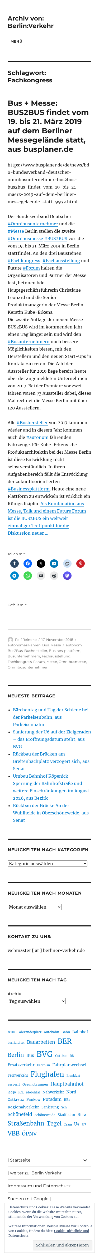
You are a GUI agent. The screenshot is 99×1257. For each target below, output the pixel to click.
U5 (76, 1124)
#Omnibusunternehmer (33, 223)
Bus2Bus (15, 650)
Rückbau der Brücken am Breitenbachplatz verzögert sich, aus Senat (51, 761)
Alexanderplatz (30, 1032)
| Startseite (19, 1160)
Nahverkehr (53, 1092)
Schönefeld (20, 1114)
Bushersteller (35, 650)
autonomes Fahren (24, 645)
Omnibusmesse (72, 662)
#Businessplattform (29, 488)
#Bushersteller (32, 422)
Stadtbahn (66, 1115)
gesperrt (14, 1084)
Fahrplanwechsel (69, 1064)
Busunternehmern (24, 656)
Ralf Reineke (26, 639)
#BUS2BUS (55, 238)
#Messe (16, 231)
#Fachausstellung (61, 260)
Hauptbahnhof (67, 1084)
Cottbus (61, 1056)
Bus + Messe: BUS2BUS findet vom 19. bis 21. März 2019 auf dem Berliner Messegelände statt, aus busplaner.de (48, 126)
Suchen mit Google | (29, 1198)
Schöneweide (45, 1115)
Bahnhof (80, 1032)
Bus (45, 645)
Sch (64, 1107)
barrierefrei (16, 1043)
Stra (82, 1114)
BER (65, 1041)
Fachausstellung (56, 656)
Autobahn (51, 1032)
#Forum (31, 268)
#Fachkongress (24, 260)
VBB (14, 1133)
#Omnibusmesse (25, 238)
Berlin (16, 1055)
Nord (71, 1091)
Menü (16, 41)
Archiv (14, 993)
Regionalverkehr (23, 1107)
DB (72, 1056)
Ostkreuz (16, 1099)
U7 (84, 1124)
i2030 (12, 1092)
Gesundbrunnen (35, 1084)
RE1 (67, 1100)
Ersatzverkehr (21, 1065)
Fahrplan (43, 1065)
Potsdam (52, 1099)
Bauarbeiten (41, 1042)
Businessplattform (65, 650)
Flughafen (47, 1074)
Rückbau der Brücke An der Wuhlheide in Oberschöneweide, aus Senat (51, 813)
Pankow (33, 1099)
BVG (44, 1054)
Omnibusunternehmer (28, 667)
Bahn (66, 1032)
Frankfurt (73, 1075)
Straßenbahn (26, 1123)
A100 (12, 1032)
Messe (55, 645)
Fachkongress (20, 662)
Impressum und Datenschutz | (40, 1185)
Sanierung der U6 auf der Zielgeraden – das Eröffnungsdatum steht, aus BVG (52, 739)
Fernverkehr (18, 1075)
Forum (39, 662)
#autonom (37, 437)
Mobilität (33, 1092)
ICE (21, 1092)
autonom (74, 645)
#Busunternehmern (29, 341)
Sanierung (50, 1107)
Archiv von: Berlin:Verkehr (31, 22)
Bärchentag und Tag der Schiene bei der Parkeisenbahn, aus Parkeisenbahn (50, 717)
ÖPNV (29, 1134)
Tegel (54, 1123)
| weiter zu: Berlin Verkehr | (36, 1172)
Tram (68, 1124)
